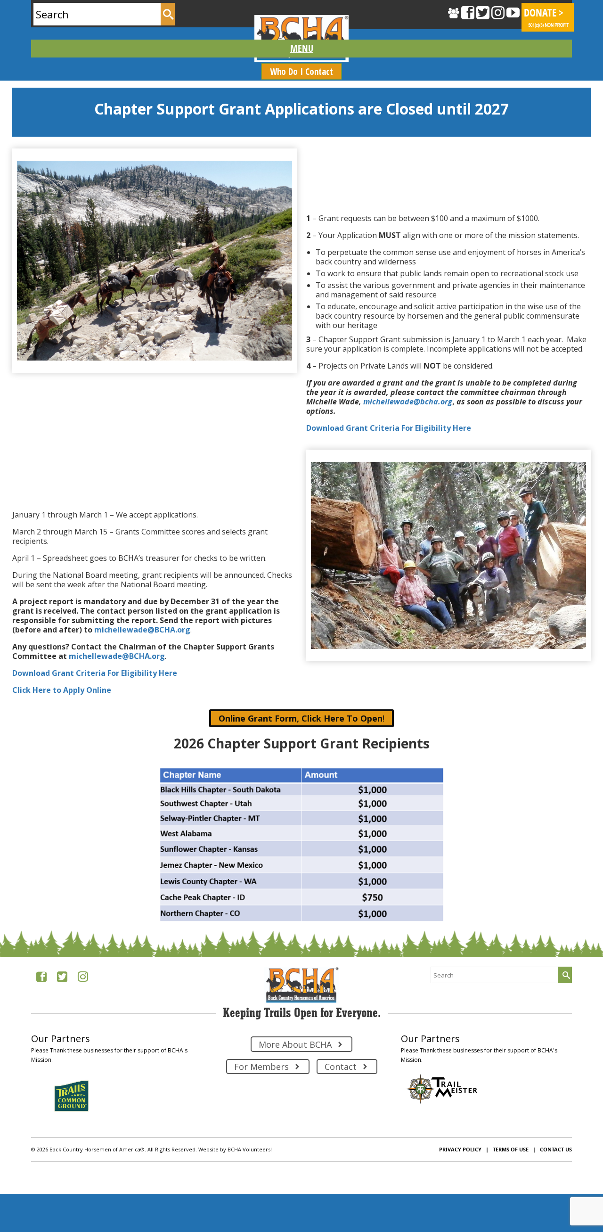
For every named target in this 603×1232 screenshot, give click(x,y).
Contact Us (556, 1149)
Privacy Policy (460, 1149)
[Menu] (301, 48)
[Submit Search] (168, 14)
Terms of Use (511, 1149)
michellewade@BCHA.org (142, 629)
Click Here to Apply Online (61, 690)
